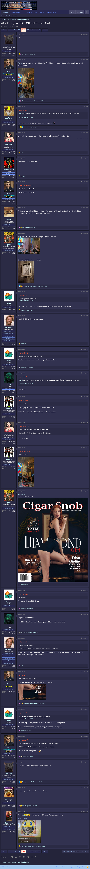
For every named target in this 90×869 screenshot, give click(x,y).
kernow (9, 46)
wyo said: (22, 110)
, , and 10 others (34, 101)
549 (23, 30)
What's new (16, 12)
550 (28, 30)
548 (19, 30)
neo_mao (8, 144)
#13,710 (85, 316)
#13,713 (85, 397)
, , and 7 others (35, 286)
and (28, 54)
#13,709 (85, 291)
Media (27, 12)
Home (83, 867)
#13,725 (85, 811)
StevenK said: (23, 426)
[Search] (87, 12)
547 (15, 30)
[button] (22, 12)
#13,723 (85, 762)
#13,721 (85, 709)
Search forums (13, 16)
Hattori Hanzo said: (25, 186)
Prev (4, 30)
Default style (7, 867)
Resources (38, 12)
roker (9, 385)
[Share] (81, 34)
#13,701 (85, 34)
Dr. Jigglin (9, 327)
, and (28, 227)
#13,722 (85, 736)
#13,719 (85, 638)
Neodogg (8, 799)
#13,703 (85, 106)
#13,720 (85, 671)
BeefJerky (9, 118)
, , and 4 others (33, 782)
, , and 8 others (36, 127)
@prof (20, 63)
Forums (6, 12)
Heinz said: (22, 353)
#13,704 (85, 132)
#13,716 (85, 491)
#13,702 (85, 59)
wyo (8, 71)
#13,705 (85, 158)
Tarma (8, 303)
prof (8, 245)
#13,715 (85, 447)
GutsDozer (9, 823)
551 (32, 30)
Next (43, 30)
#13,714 (85, 422)
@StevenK (21, 494)
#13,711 (85, 349)
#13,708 (85, 233)
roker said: (22, 401)
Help (78, 867)
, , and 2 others (34, 703)
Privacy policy (72, 867)
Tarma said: (22, 675)
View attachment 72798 (26, 301)
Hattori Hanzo (9, 170)
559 (39, 30)
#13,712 (85, 373)
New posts (4, 16)
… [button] (11, 30)
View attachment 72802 (26, 719)
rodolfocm (6, 26)
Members (50, 12)
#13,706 (85, 182)
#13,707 (85, 207)
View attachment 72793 (26, 117)
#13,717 (85, 590)
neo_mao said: (23, 452)
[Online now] (9, 406)
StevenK (9, 408)
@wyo (20, 236)
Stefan (8, 219)
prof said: (22, 296)
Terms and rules (61, 867)
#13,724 (85, 787)
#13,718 (85, 614)
